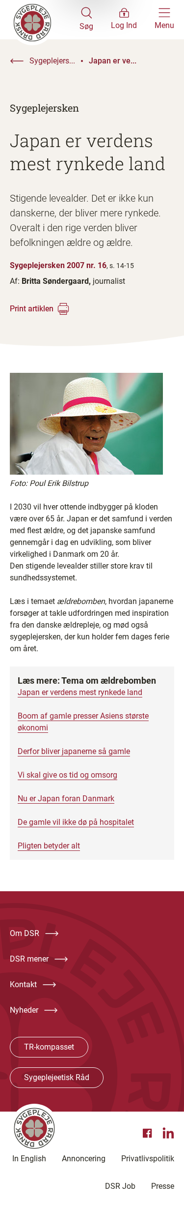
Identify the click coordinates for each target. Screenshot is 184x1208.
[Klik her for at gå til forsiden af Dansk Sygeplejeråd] (44, 19)
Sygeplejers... (52, 60)
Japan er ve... (112, 60)
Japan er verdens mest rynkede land (80, 692)
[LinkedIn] (168, 1133)
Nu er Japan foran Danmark (66, 798)
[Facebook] (149, 1133)
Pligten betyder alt (49, 845)
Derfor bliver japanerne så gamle (74, 751)
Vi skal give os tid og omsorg (67, 775)
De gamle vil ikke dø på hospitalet (76, 822)
